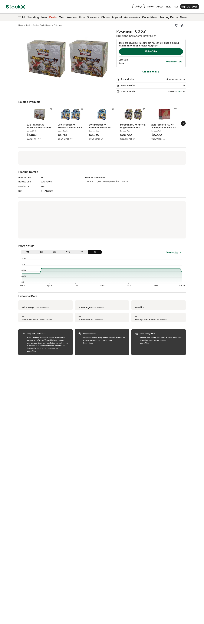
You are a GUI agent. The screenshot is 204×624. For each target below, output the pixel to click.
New (44, 17)
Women (72, 17)
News (150, 6)
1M (27, 252)
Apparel (117, 17)
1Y (82, 252)
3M (41, 252)
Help (168, 6)
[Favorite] (177, 26)
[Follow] (51, 109)
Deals (52, 17)
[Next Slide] (183, 123)
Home (20, 25)
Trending (33, 17)
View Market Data (173, 61)
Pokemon (58, 25)
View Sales (172, 252)
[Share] (183, 26)
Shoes (105, 17)
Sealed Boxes (45, 25)
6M (54, 252)
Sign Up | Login (189, 6)
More (183, 17)
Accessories (132, 17)
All (23, 17)
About (160, 7)
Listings (138, 6)
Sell (176, 6)
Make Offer (151, 51)
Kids (82, 17)
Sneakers (93, 17)
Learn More (48, 351)
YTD (68, 252)
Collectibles (149, 17)
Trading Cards (169, 17)
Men (62, 17)
